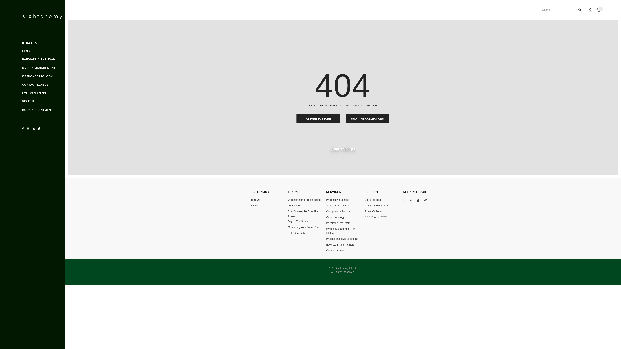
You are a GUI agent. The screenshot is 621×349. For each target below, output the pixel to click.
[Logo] (42, 16)
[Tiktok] (40, 129)
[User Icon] (590, 10)
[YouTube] (35, 129)
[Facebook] (24, 129)
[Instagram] (29, 129)
